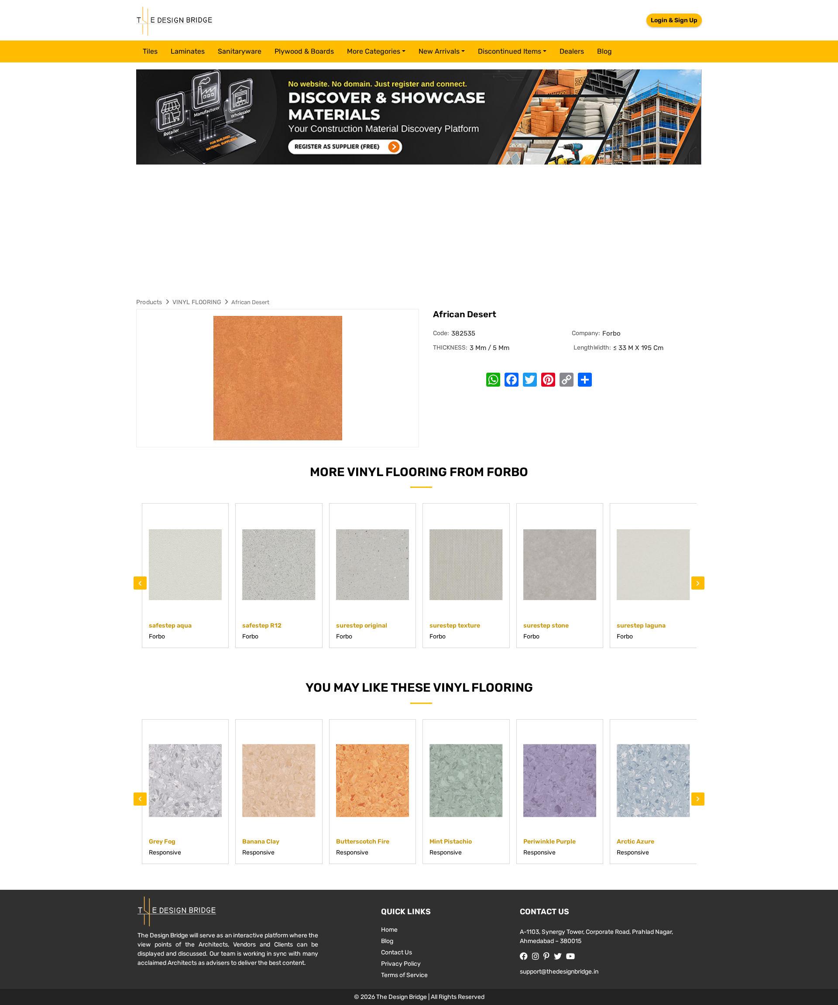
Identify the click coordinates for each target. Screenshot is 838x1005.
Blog (604, 51)
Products (149, 302)
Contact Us (396, 952)
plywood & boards (304, 51)
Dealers (572, 51)
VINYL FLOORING (197, 302)
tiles (150, 51)
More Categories (373, 51)
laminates (188, 51)
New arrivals (439, 51)
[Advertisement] (419, 230)
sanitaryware (239, 51)
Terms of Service (404, 975)
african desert (250, 302)
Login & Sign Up (674, 20)
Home (389, 929)
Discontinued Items (509, 51)
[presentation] (140, 583)
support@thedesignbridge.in (559, 971)
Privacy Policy (401, 963)
